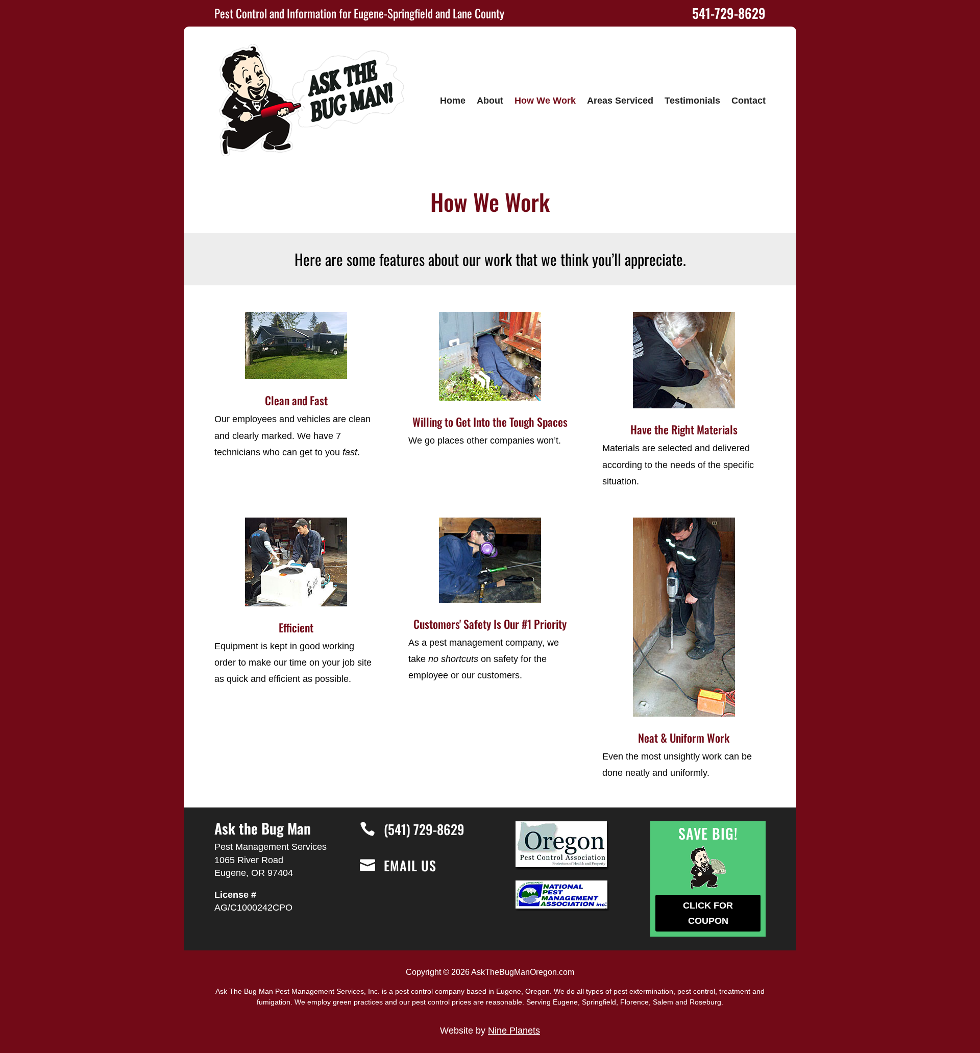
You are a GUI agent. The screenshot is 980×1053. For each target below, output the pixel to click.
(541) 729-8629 (424, 829)
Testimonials (692, 100)
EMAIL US (410, 865)
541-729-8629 (729, 13)
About (490, 100)
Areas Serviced (620, 100)
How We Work (545, 100)
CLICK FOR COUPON (708, 913)
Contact (748, 100)
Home (452, 100)
